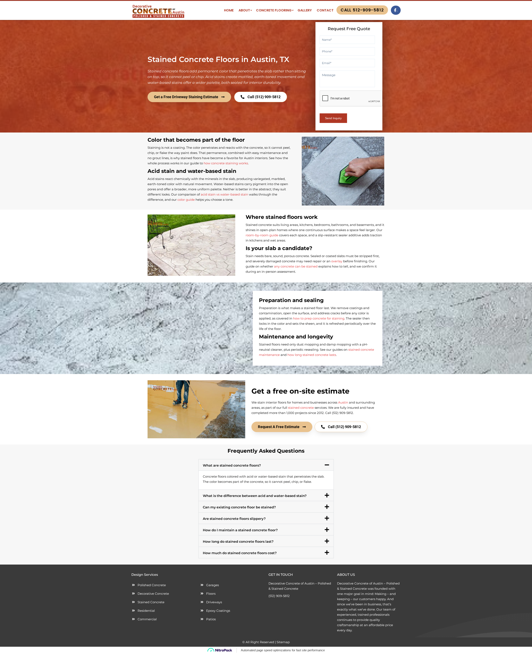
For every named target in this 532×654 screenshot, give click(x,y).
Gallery (305, 10)
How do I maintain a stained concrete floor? (240, 530)
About (244, 10)
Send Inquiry (333, 118)
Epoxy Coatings (218, 611)
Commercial (147, 619)
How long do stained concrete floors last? (238, 542)
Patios (211, 619)
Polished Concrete (152, 585)
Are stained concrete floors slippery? (234, 519)
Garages (212, 585)
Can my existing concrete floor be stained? (239, 507)
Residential (146, 611)
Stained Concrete (151, 602)
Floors (211, 594)
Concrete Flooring (274, 10)
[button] (266, 465)
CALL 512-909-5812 (362, 10)
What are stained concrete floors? (232, 465)
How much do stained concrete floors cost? (240, 553)
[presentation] (351, 98)
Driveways (214, 602)
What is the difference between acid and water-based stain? (255, 496)
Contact (325, 10)
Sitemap (283, 642)
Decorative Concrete (153, 594)
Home (229, 10)
